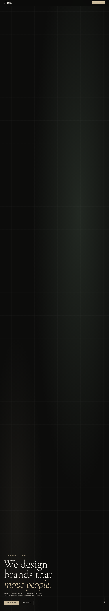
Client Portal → (98, 2)
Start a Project (11, 602)
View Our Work (27, 602)
